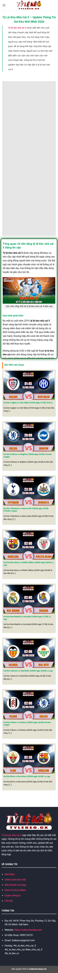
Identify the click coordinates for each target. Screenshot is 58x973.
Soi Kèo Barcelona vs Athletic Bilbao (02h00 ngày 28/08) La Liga (28, 563)
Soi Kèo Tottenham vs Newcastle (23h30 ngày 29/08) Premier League (25, 509)
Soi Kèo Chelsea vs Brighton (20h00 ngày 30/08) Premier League (27, 455)
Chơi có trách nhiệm (15, 890)
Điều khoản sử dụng (15, 884)
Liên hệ (8, 900)
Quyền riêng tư (12, 895)
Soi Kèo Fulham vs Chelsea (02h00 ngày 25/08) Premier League (27, 723)
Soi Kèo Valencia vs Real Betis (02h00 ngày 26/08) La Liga (28, 671)
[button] (4, 5)
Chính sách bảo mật (15, 879)
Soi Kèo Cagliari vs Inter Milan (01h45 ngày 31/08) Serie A (28, 403)
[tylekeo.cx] (29, 5)
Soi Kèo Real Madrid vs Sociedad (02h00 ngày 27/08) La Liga (27, 617)
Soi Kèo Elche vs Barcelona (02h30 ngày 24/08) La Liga (26, 776)
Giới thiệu (10, 874)
